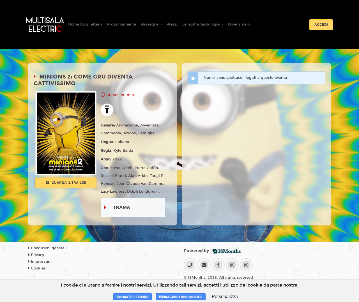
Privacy (37, 255)
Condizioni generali (48, 248)
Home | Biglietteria (85, 24)
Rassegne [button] (150, 24)
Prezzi (172, 24)
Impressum (41, 261)
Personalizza (225, 296)
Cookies (38, 268)
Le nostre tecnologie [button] (201, 24)
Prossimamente (121, 24)
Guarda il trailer (68, 183)
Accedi (321, 25)
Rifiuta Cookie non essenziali (180, 296)
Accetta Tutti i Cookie (132, 296)
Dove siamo (239, 24)
